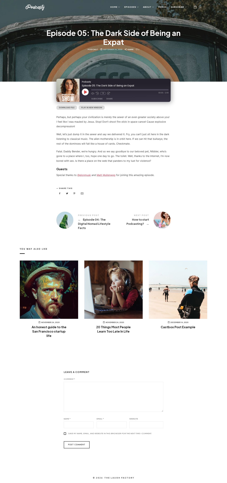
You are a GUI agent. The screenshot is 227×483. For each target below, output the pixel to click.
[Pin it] (74, 193)
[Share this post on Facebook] (59, 193)
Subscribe (97, 98)
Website (133, 419)
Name (67, 419)
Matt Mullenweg (106, 175)
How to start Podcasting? (142, 220)
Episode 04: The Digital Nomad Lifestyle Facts (85, 222)
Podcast (93, 49)
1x (103, 93)
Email (100, 419)
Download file (66, 107)
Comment (69, 379)
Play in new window (91, 107)
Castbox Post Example (178, 327)
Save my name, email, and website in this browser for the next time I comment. (110, 433)
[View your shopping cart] (195, 7)
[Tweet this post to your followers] (67, 193)
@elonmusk (84, 175)
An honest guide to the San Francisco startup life (49, 331)
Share (109, 98)
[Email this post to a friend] (81, 193)
